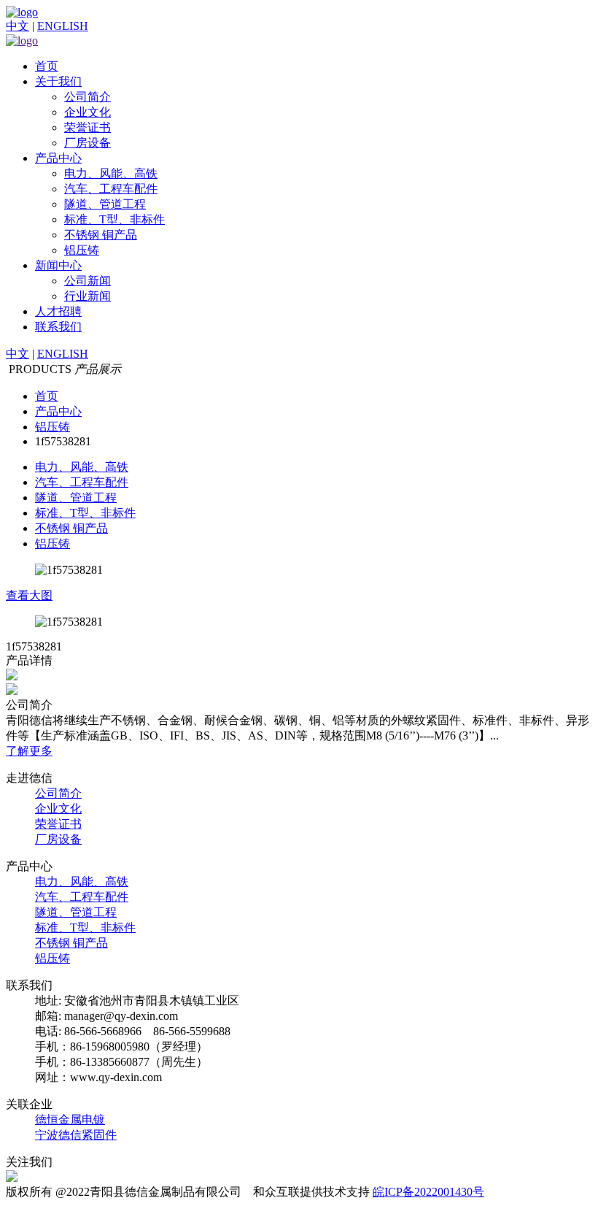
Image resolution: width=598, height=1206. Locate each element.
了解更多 (29, 751)
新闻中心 (58, 265)
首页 (46, 66)
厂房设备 (87, 143)
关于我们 (58, 81)
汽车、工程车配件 (111, 189)
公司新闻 (87, 280)
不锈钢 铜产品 (100, 234)
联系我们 (58, 326)
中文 (17, 26)
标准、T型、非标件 (114, 219)
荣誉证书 (87, 127)
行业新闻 (87, 296)
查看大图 (29, 595)
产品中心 (58, 158)
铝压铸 (81, 250)
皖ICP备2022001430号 (428, 1192)
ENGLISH (62, 26)
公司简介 (87, 97)
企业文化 (87, 112)
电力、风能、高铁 (111, 173)
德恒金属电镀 (70, 1119)
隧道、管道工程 (105, 204)
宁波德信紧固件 (76, 1135)
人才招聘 (58, 311)
